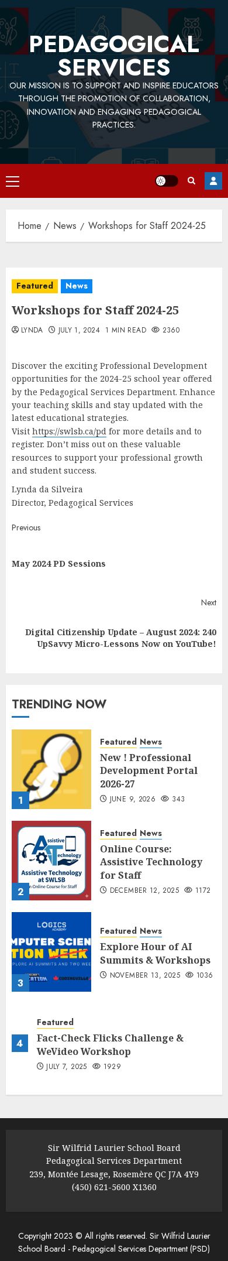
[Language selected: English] (6, 249)
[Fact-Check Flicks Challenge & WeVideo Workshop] (20, 1043)
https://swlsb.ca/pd (69, 431)
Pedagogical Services (114, 55)
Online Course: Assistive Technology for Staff (151, 862)
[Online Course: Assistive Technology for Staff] (51, 860)
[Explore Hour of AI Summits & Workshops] (51, 952)
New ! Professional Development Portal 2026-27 (149, 770)
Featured (34, 286)
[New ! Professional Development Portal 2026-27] (51, 769)
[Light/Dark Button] (166, 181)
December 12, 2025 (144, 891)
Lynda (32, 330)
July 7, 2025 (66, 1067)
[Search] (191, 180)
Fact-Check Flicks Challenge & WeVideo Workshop (110, 1044)
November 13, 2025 (145, 976)
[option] (6, 250)
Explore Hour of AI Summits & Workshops (155, 953)
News (76, 286)
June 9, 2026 (133, 799)
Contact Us (213, 181)
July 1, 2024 (79, 330)
